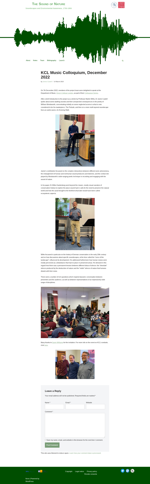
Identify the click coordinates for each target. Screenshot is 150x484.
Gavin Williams (57, 342)
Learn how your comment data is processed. (85, 453)
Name (47, 402)
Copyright (68, 471)
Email (68, 402)
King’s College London (65, 93)
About (28, 60)
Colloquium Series (91, 93)
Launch (61, 60)
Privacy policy (92, 471)
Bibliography (51, 60)
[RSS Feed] (132, 471)
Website (89, 402)
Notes (35, 60)
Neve (27, 479)
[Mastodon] (127, 471)
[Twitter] (122, 471)
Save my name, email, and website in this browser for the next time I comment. (75, 440)
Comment (49, 412)
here (46, 345)
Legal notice (79, 471)
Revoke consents (90, 474)
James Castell (47, 81)
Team (42, 60)
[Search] (122, 60)
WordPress (30, 481)
